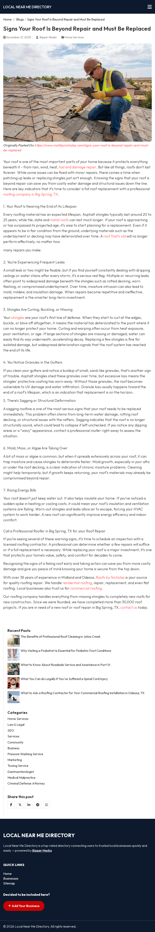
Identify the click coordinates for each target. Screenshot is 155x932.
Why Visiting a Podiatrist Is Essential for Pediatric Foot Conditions (66, 651)
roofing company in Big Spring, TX (30, 194)
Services (13, 736)
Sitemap (9, 883)
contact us (128, 607)
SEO (10, 730)
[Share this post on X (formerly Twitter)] (20, 804)
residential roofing (77, 583)
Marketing (14, 760)
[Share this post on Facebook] (11, 804)
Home (7, 19)
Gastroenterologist (20, 772)
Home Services (74, 37)
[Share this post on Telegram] (37, 804)
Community (15, 742)
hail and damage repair (77, 167)
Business (13, 748)
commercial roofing (86, 588)
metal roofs (59, 220)
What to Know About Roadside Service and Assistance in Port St (65, 665)
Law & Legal (15, 725)
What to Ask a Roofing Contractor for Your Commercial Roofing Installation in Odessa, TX (83, 693)
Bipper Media (42, 850)
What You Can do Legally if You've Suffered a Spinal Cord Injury (64, 679)
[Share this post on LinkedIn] (28, 804)
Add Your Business (25, 906)
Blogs (20, 19)
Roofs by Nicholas (110, 577)
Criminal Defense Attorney (26, 783)
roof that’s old (114, 236)
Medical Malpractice (21, 778)
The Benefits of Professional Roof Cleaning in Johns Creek (61, 637)
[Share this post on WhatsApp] (46, 804)
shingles (17, 317)
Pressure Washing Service (25, 754)
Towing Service (17, 766)
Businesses (10, 878)
